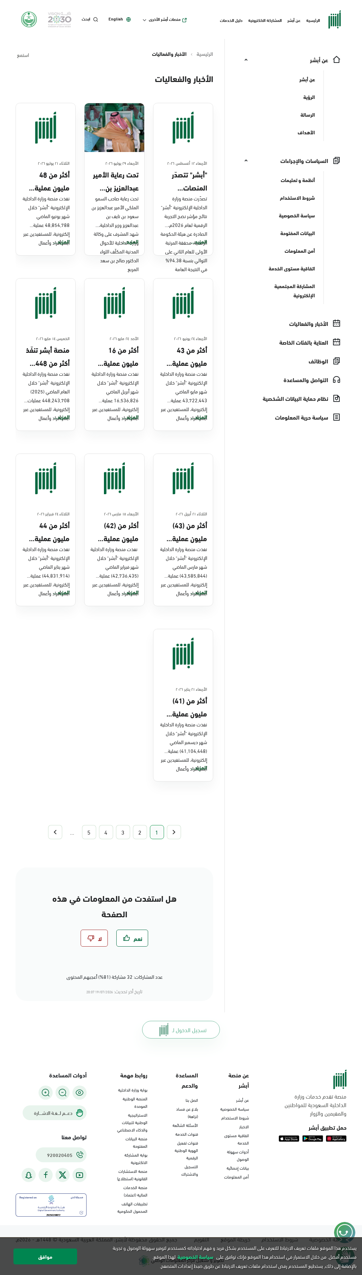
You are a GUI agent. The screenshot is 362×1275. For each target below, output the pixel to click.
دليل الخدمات (231, 20)
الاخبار (244, 1126)
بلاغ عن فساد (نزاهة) (187, 1112)
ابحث (86, 18)
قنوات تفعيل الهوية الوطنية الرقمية (186, 1150)
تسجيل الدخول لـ (189, 1029)
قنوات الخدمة (186, 1133)
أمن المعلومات (236, 1176)
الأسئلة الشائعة (185, 1125)
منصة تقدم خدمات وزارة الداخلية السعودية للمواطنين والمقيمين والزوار (315, 1104)
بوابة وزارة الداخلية (132, 1089)
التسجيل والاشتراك (189, 1169)
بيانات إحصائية (238, 1167)
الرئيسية (313, 20)
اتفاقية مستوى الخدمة (236, 1138)
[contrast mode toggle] (79, 1092)
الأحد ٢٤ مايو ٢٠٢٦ (124, 338)
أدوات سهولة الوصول (238, 1155)
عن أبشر (293, 20)
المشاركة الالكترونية (265, 20)
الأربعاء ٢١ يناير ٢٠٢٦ (191, 688)
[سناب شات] (28, 1175)
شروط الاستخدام (235, 1117)
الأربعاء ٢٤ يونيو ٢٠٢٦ (190, 338)
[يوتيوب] (79, 1175)
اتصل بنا (192, 1100)
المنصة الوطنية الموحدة (135, 1102)
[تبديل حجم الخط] (62, 1092)
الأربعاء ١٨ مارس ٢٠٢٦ (121, 513)
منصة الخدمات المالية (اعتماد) (135, 1190)
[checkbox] (132, 938)
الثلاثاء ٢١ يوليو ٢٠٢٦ (54, 162)
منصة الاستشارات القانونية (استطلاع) (132, 1174)
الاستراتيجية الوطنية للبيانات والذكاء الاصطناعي (132, 1122)
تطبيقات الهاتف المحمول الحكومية (132, 1207)
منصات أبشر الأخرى (165, 19)
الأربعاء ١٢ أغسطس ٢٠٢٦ (187, 162)
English (116, 18)
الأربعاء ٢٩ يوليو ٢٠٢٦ (122, 162)
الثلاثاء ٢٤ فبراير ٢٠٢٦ (53, 513)
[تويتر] (62, 1175)
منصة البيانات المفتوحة (136, 1142)
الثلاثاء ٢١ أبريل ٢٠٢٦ (191, 513)
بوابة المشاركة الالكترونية (135, 1158)
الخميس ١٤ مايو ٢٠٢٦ (53, 338)
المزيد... (199, 241)
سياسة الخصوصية (234, 1108)
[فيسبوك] (45, 1175)
